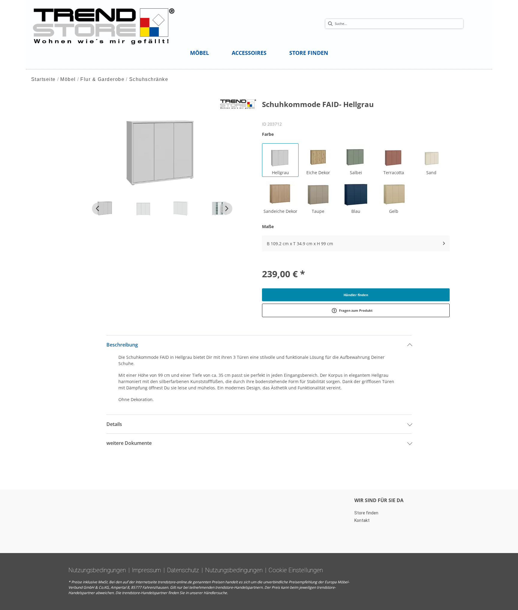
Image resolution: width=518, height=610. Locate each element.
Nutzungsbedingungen (97, 570)
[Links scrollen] (98, 209)
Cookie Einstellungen (296, 570)
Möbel (68, 79)
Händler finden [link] (356, 295)
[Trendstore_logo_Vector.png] (104, 25)
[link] (199, 52)
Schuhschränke (148, 79)
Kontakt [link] (362, 520)
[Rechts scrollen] (226, 209)
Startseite (43, 79)
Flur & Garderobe (102, 79)
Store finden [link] (366, 512)
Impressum (146, 570)
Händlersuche (215, 592)
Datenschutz (183, 570)
